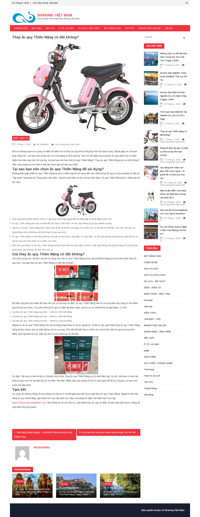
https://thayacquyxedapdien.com (29, 402)
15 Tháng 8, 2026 (114, 488)
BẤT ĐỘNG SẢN (112, 28)
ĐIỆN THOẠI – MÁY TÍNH (157, 294)
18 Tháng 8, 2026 (27, 485)
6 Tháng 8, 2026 (171, 65)
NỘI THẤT (149, 338)
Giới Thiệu (36, 28)
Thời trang (149, 369)
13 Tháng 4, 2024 (172, 238)
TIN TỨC (129, 28)
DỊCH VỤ (50, 28)
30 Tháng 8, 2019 (172, 202)
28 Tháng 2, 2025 (172, 104)
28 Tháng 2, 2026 (172, 218)
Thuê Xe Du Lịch (152, 375)
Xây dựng (148, 394)
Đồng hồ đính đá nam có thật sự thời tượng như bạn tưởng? (174, 151)
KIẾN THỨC (150, 312)
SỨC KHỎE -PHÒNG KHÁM (158, 363)
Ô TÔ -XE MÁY (66, 28)
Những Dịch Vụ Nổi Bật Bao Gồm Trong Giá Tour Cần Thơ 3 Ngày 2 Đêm (173, 57)
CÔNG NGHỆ (150, 262)
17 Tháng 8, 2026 (71, 488)
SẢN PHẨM (150, 357)
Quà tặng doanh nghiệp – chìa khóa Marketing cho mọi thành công (43, 434)
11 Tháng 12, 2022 (173, 84)
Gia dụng (148, 300)
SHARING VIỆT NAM (54, 15)
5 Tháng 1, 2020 (23, 144)
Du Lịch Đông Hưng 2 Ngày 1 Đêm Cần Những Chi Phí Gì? (173, 230)
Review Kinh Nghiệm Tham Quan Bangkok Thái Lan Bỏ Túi (173, 76)
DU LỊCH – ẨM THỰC (89, 28)
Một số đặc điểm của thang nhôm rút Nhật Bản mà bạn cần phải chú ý (173, 194)
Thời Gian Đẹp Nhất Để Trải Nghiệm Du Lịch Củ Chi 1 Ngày (173, 115)
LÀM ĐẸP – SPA (152, 319)
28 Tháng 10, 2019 (173, 183)
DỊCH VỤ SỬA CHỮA (154, 275)
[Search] (184, 37)
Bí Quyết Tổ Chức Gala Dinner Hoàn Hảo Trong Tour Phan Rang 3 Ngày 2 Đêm (33, 492)
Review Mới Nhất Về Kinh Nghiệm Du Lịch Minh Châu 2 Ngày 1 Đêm (173, 96)
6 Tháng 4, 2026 (171, 123)
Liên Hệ (168, 28)
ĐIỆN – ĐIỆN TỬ (152, 287)
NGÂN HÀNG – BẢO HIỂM (157, 331)
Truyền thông (150, 388)
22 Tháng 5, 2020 (172, 160)
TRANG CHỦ (20, 28)
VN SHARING (42, 144)
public (146, 350)
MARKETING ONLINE (149, 28)
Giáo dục (148, 306)
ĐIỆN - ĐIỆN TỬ (20, 138)
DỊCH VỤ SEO (151, 268)
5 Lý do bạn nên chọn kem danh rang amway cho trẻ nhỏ (107, 432)
